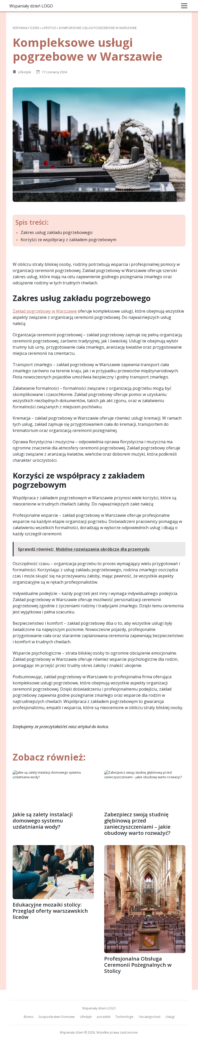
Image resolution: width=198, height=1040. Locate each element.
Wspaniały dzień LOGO (31, 6)
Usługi (170, 1017)
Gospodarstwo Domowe (56, 1017)
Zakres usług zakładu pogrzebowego (57, 232)
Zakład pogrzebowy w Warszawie (45, 311)
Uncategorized (149, 1017)
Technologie (125, 1017)
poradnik (103, 1017)
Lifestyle (49, 28)
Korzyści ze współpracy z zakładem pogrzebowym (68, 239)
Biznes (28, 1017)
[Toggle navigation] (184, 6)
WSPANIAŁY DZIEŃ (26, 28)
